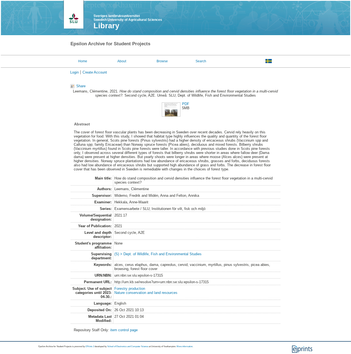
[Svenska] (268, 61)
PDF (185, 104)
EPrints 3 (90, 346)
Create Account (95, 72)
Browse (162, 61)
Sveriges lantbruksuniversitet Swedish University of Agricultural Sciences (128, 18)
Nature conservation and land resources (145, 293)
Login (74, 72)
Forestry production (129, 288)
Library (106, 26)
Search (201, 61)
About (121, 61)
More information (185, 346)
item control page (124, 330)
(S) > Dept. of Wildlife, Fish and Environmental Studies (158, 254)
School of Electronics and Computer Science (127, 346)
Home (82, 61)
